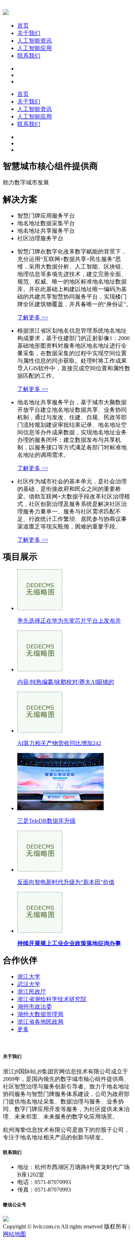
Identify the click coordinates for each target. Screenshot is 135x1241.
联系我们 (28, 56)
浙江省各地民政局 (40, 1022)
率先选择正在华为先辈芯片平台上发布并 (69, 621)
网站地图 (14, 1234)
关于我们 (28, 33)
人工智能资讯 (34, 41)
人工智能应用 (34, 48)
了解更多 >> (32, 317)
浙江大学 (28, 977)
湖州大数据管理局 (40, 1014)
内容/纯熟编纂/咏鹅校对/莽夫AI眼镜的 (65, 682)
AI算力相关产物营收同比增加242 (59, 743)
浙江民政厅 (31, 992)
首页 (23, 26)
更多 (23, 1029)
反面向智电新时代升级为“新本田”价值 (65, 882)
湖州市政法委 (34, 1007)
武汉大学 (28, 984)
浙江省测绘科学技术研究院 (51, 999)
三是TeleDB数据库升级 (46, 821)
